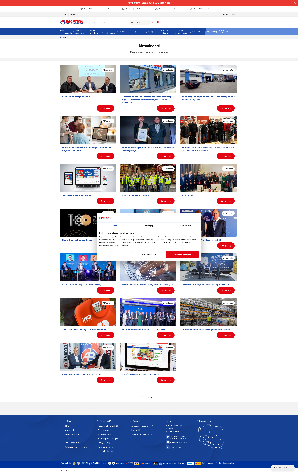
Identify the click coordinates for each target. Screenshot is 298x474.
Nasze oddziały (205, 421)
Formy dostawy (104, 443)
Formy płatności (104, 434)
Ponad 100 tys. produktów (204, 9)
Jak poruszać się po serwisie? (142, 426)
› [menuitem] (157, 397)
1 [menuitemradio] (144, 397)
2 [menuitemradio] (151, 397)
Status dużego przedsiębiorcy (76, 447)
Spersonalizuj (147, 254)
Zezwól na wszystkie (182, 254)
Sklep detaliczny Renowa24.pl (142, 434)
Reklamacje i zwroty (105, 447)
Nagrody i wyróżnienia (73, 434)
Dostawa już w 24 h (133, 9)
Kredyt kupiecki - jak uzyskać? (109, 438)
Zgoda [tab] (114, 226)
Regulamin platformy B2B (108, 426)
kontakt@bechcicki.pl (178, 442)
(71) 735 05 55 (175, 447)
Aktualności (69, 430)
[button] (65, 31)
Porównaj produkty (283, 467)
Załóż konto (223, 14)
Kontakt (169, 421)
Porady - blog (136, 430)
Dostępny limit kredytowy (168, 9)
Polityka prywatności (106, 430)
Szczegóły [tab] (149, 226)
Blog (64, 37)
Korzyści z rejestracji (105, 451)
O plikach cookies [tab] (184, 226)
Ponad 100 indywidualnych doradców (98, 9)
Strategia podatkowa (73, 443)
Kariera (67, 438)
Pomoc (73, 14)
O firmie (64, 14)
